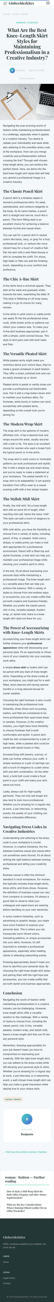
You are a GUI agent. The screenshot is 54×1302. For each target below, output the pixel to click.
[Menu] (48, 3)
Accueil (6, 14)
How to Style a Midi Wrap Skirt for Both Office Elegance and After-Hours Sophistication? (26, 1194)
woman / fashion (20, 14)
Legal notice (9, 1278)
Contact (7, 1283)
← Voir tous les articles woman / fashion (25, 1152)
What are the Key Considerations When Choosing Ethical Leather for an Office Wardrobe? (26, 1208)
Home (6, 1262)
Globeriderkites (18, 3)
